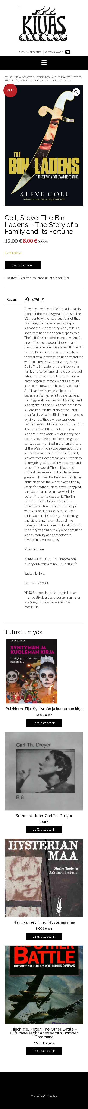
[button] (44, 63)
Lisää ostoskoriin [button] (44, 723)
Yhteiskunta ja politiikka (50, 77)
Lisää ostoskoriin (22, 265)
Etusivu (10, 77)
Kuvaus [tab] (12, 299)
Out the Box (50, 1096)
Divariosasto (24, 77)
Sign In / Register (30, 52)
